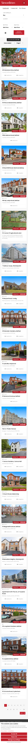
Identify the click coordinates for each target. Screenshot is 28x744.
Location (5, 19)
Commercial (14, 8)
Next (22, 713)
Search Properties (18, 32)
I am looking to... (7, 12)
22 (24, 709)
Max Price (16, 25)
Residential (6, 8)
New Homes (22, 8)
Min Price (5, 25)
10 (13, 709)
